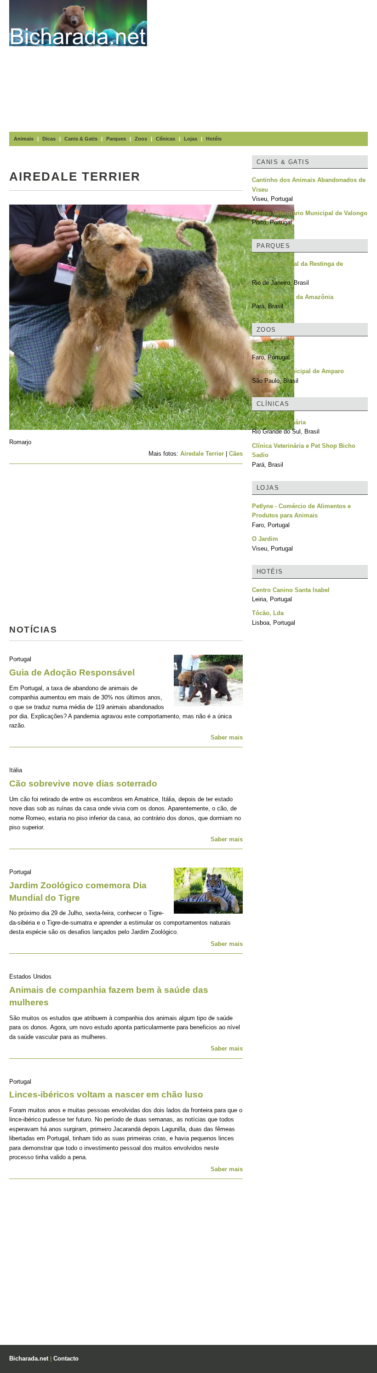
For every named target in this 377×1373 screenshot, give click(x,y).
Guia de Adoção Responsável (72, 672)
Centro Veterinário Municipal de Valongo (309, 213)
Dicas (49, 138)
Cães (236, 453)
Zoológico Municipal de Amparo (298, 371)
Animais (24, 138)
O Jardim (265, 538)
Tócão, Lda (268, 613)
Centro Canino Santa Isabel (291, 590)
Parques (116, 138)
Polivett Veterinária (279, 422)
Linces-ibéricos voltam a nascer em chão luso (106, 1094)
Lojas (190, 138)
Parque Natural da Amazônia (292, 296)
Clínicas (165, 138)
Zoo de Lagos (271, 347)
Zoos (141, 138)
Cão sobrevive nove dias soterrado (83, 783)
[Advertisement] (266, 64)
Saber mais (227, 737)
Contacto (66, 1358)
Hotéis (214, 138)
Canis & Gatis (80, 138)
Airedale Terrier (202, 453)
